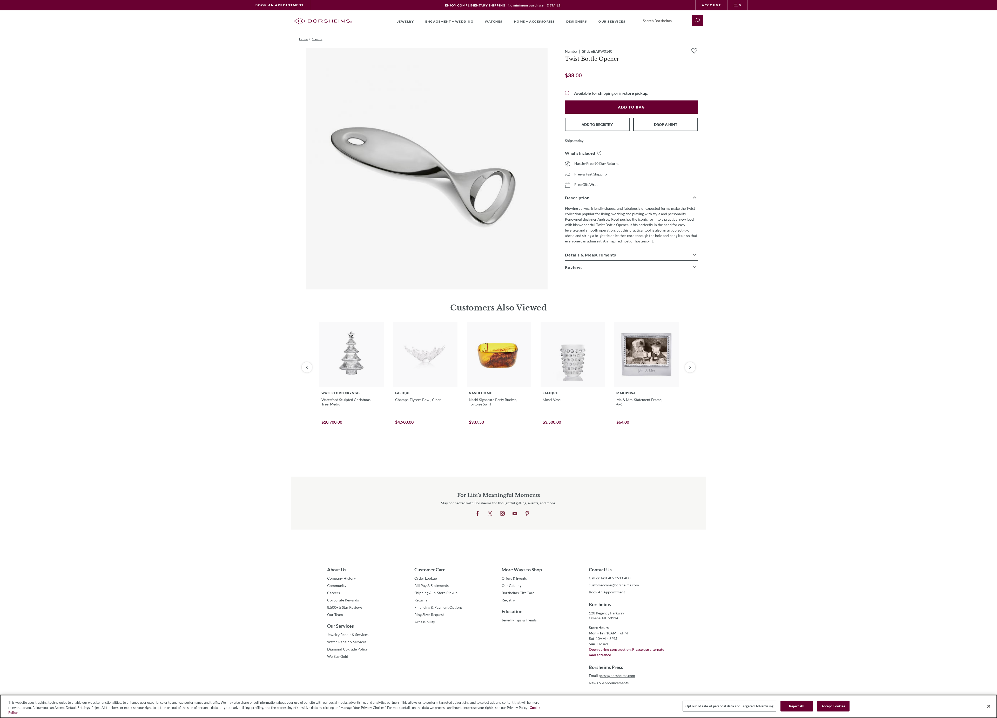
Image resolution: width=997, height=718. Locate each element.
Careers (333, 593)
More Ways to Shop (522, 569)
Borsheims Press (606, 667)
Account (711, 5)
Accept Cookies (833, 706)
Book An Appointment (279, 5)
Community (336, 585)
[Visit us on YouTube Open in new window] (515, 514)
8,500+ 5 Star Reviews (344, 607)
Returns (420, 600)
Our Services (340, 626)
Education (512, 611)
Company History (341, 578)
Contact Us (600, 569)
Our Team (335, 614)
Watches (494, 21)
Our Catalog (511, 585)
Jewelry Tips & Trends (519, 620)
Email (612, 675)
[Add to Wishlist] (694, 51)
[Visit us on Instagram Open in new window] (502, 514)
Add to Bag (631, 107)
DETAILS (554, 5)
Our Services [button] (611, 21)
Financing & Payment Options (438, 607)
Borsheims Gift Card (518, 593)
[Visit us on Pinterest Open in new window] (527, 514)
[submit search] (697, 20)
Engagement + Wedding (449, 21)
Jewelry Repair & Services (347, 634)
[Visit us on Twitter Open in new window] (490, 514)
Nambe (571, 51)
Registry (508, 600)
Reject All (796, 706)
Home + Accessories (534, 21)
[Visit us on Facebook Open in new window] (477, 514)
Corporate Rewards (343, 600)
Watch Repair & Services (346, 642)
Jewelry (405, 21)
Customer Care (430, 569)
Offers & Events (514, 578)
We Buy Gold (337, 656)
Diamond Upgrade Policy (347, 649)
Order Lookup (425, 578)
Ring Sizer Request (429, 614)
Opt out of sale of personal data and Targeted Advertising (729, 706)
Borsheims (600, 604)
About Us (336, 569)
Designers (576, 21)
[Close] (988, 706)
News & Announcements (609, 683)
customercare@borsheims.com (614, 585)
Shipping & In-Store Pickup (435, 593)
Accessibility (424, 622)
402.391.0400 (619, 578)
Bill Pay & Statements (431, 585)
